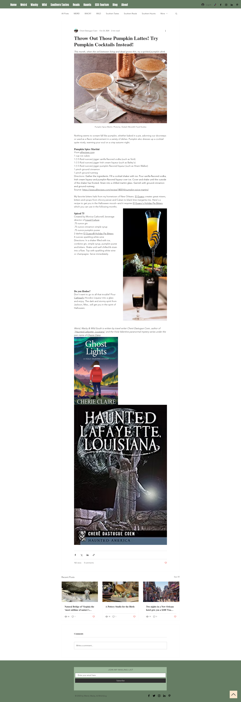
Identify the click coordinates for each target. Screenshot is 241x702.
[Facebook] (148, 695)
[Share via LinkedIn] (87, 555)
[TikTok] (215, 4)
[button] (176, 13)
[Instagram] (159, 695)
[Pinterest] (237, 4)
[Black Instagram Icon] (226, 4)
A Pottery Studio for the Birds (120, 606)
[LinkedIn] (231, 4)
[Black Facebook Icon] (220, 4)
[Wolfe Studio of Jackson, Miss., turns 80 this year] (120, 592)
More (163, 13)
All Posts (65, 13)
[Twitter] (154, 695)
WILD (98, 13)
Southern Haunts (149, 13)
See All (176, 577)
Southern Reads (130, 13)
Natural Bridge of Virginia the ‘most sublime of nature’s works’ (79, 608)
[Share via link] (94, 555)
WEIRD (77, 13)
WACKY (88, 13)
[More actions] (165, 30)
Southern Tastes (112, 13)
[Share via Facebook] (75, 555)
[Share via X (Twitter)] (81, 555)
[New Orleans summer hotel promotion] (161, 592)
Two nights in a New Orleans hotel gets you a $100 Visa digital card (160, 608)
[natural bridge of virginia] (80, 592)
